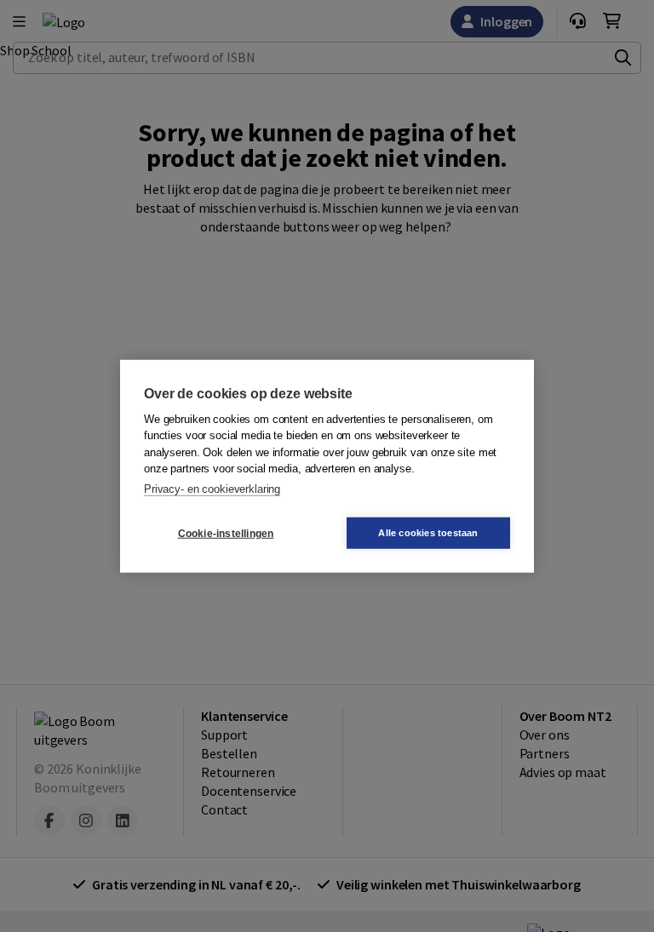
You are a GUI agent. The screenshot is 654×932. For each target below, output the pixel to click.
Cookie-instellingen (226, 533)
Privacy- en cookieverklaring (212, 488)
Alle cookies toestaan (428, 533)
